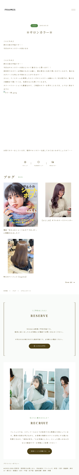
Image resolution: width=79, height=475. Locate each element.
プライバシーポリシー (11, 463)
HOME (6, 291)
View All (68, 282)
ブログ (14, 291)
